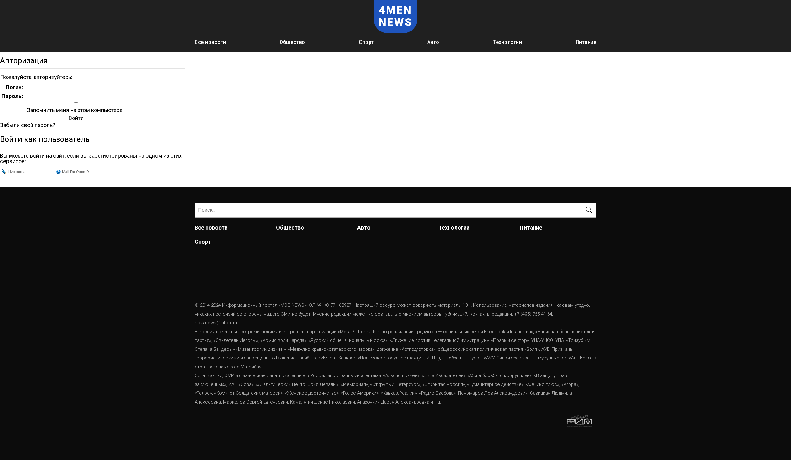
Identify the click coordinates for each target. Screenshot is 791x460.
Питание (586, 42)
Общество (292, 42)
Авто (433, 42)
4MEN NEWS (395, 16)
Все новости (210, 42)
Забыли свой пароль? (27, 125)
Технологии (507, 42)
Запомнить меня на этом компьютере (74, 110)
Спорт (366, 42)
